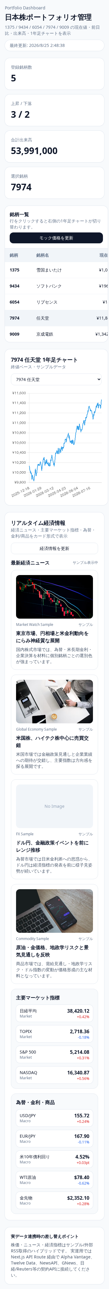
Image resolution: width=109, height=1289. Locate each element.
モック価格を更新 (56, 238)
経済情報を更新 (54, 548)
